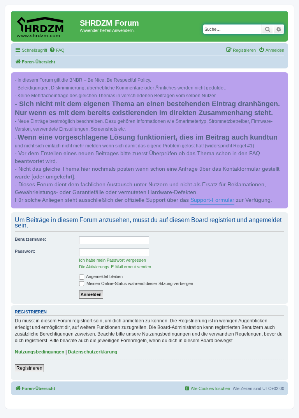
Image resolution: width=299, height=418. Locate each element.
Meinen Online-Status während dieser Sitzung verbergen (139, 283)
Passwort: (25, 251)
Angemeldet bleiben (104, 276)
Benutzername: (30, 239)
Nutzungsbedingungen (39, 352)
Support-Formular (212, 200)
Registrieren (29, 368)
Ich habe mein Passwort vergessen (112, 260)
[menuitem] (57, 50)
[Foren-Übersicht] (46, 25)
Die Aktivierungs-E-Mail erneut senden (115, 266)
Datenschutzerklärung (92, 352)
